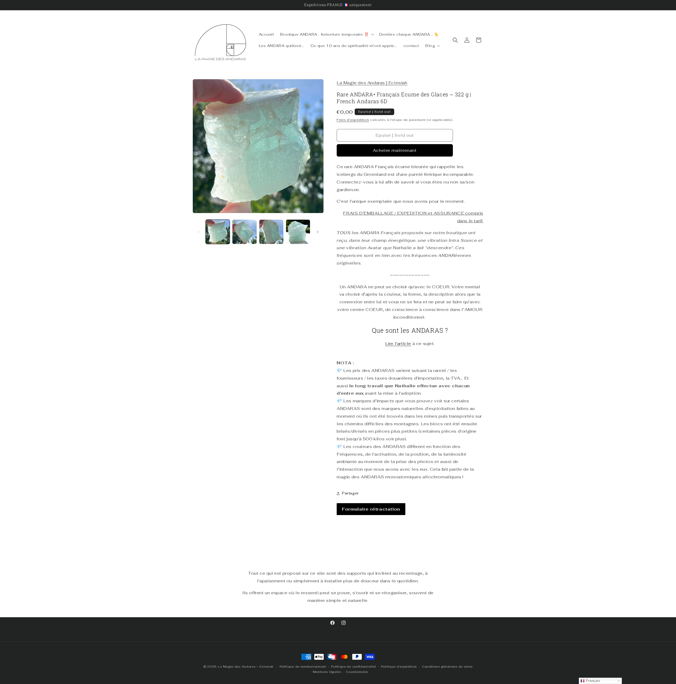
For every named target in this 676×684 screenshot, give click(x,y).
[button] (326, 34)
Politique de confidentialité (353, 666)
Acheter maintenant (395, 150)
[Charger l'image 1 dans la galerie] (218, 232)
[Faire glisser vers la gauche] (198, 232)
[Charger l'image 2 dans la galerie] (244, 232)
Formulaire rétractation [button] (371, 509)
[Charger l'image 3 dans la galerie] (271, 232)
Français (592, 681)
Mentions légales (327, 672)
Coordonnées (357, 672)
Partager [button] (350, 493)
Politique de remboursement (303, 666)
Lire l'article (398, 343)
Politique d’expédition (399, 666)
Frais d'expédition (353, 120)
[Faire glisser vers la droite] (317, 232)
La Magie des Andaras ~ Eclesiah (246, 666)
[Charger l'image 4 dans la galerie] (298, 232)
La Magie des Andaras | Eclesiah (372, 83)
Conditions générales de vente (447, 666)
